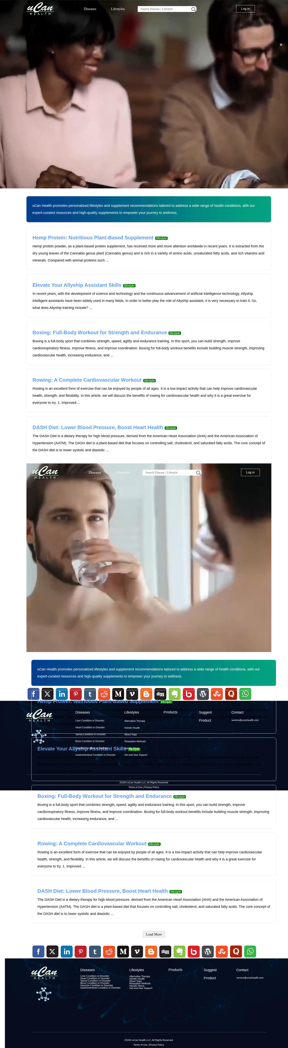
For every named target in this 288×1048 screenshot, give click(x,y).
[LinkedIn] (67, 951)
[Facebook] (38, 951)
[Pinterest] (81, 951)
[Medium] (123, 958)
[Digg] (165, 958)
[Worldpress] (208, 958)
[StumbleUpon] (222, 958)
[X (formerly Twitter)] (52, 958)
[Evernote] (179, 951)
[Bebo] (194, 958)
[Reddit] (109, 958)
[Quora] (236, 958)
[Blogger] (151, 958)
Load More (154, 934)
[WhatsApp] (249, 958)
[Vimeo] (137, 951)
